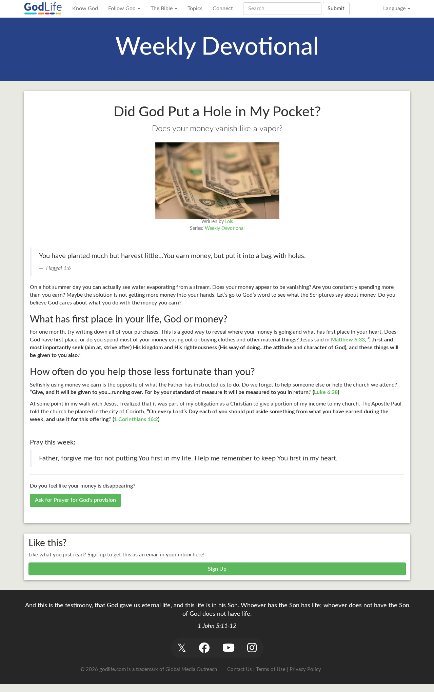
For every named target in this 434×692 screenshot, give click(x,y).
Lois (229, 221)
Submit (336, 8)
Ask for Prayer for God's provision (75, 500)
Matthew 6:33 (348, 339)
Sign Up (217, 569)
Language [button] (395, 8)
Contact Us (239, 669)
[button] (182, 648)
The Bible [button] (162, 8)
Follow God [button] (122, 8)
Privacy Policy (305, 669)
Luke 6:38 (326, 392)
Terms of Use (270, 669)
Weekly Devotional (224, 228)
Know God (85, 8)
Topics (195, 8)
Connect (223, 8)
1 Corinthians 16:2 (136, 419)
